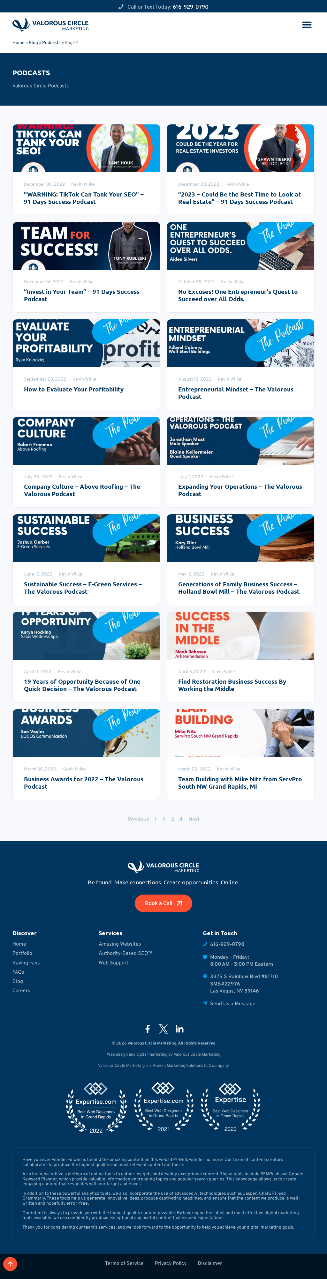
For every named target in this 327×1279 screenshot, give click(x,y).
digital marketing (151, 1054)
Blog (33, 42)
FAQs (18, 972)
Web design (117, 1054)
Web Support (113, 963)
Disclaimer (210, 1263)
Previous (138, 819)
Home (18, 42)
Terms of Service (124, 1263)
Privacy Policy (170, 1263)
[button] (307, 24)
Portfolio (22, 953)
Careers (21, 990)
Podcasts (51, 42)
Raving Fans (26, 963)
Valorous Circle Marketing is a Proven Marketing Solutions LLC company (163, 1065)
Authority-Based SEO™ (125, 953)
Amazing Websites (120, 944)
